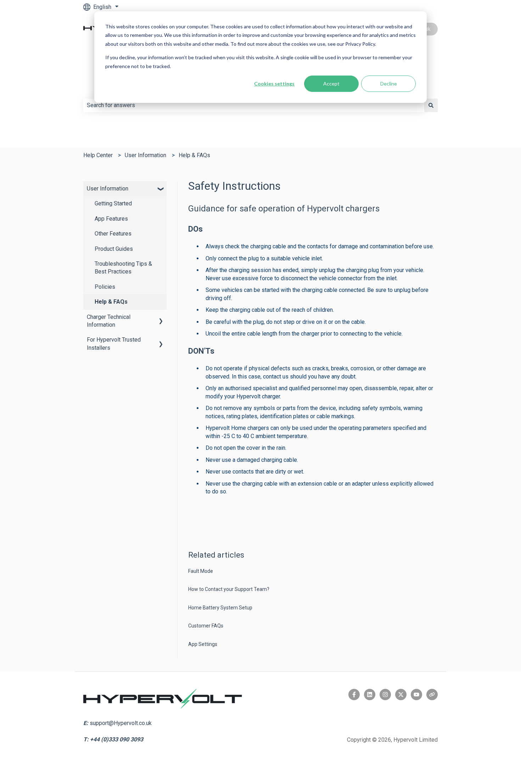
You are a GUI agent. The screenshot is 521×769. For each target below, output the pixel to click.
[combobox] (253, 105)
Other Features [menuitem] (113, 233)
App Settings (202, 644)
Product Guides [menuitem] (114, 248)
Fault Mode (200, 571)
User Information (145, 155)
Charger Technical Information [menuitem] (108, 321)
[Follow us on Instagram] (385, 694)
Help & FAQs (194, 155)
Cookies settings (274, 84)
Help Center (98, 155)
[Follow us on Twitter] (401, 694)
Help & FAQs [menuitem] (111, 301)
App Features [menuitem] (111, 218)
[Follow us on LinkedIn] (369, 694)
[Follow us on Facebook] (354, 694)
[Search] (431, 105)
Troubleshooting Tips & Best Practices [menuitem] (123, 267)
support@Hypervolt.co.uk (121, 723)
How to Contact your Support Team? (228, 589)
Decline (388, 84)
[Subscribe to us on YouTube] (416, 694)
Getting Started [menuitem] (113, 203)
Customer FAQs (205, 626)
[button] (161, 189)
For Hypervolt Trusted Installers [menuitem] (114, 343)
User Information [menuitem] (107, 188)
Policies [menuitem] (105, 286)
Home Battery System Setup (220, 607)
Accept (331, 84)
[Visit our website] (432, 694)
